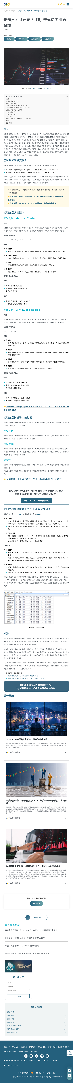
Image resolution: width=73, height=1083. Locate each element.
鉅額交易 (47, 39)
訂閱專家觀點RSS (24, 1073)
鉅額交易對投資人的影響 (14, 110)
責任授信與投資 (36, 1029)
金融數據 (34, 39)
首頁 (5, 11)
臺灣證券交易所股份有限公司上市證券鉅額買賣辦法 (27, 678)
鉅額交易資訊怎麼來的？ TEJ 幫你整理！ (19, 118)
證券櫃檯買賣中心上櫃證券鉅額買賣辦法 (23, 676)
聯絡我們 (32, 1047)
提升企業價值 (36, 1032)
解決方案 (15, 1047)
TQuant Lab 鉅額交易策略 (36, 500)
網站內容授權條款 (10, 1051)
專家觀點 (12, 11)
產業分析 (36, 1012)
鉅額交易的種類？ (12, 103)
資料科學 (21, 39)
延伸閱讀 (9, 123)
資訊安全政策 (24, 1051)
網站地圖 (33, 1051)
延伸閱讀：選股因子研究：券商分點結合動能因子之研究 (34, 479)
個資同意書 (52, 1047)
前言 (7, 99)
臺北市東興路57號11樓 (13, 1061)
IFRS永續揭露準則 (36, 1026)
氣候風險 (36, 1022)
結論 (7, 121)
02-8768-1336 (51, 1061)
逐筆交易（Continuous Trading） (20, 108)
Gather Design (57, 1077)
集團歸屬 (36, 1019)
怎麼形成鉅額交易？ (12, 101)
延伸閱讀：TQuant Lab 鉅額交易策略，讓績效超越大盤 (33, 203)
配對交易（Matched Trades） (19, 105)
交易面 (9, 39)
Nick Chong (35, 88)
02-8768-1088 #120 (34, 1061)
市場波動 (12, 112)
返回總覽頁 (38, 917)
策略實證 (36, 1015)
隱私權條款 (42, 1047)
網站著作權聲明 (63, 1047)
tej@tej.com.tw (11, 1065)
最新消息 (7, 1047)
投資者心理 (13, 114)
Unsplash (47, 88)
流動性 (12, 116)
